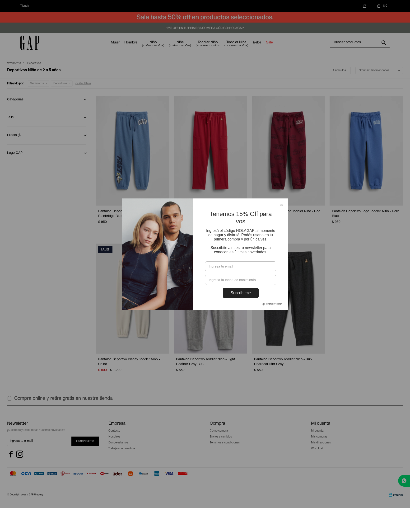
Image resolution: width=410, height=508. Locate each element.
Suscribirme (241, 293)
